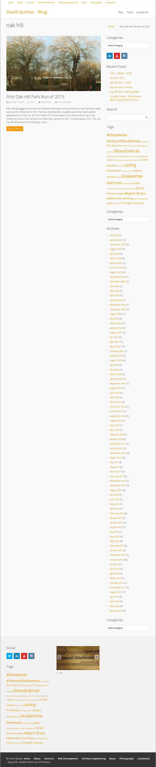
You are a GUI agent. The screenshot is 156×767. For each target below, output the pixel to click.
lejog (119, 177)
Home (111, 26)
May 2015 (114, 541)
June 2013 (114, 601)
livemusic (114, 182)
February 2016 (117, 513)
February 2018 (117, 434)
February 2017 (117, 476)
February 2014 (117, 582)
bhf (146, 146)
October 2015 (116, 522)
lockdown (127, 183)
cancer (110, 159)
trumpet (127, 203)
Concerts (119, 166)
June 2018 (114, 425)
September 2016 (118, 485)
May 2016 (114, 504)
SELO (136, 199)
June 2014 (114, 568)
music (123, 189)
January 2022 (116, 327)
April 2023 (114, 295)
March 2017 (115, 471)
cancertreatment (133, 160)
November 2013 (118, 587)
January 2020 (116, 378)
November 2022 (118, 304)
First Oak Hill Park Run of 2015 (35, 96)
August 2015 (116, 527)
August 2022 (116, 314)
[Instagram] (124, 56)
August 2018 (116, 420)
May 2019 (114, 397)
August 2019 (116, 388)
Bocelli (132, 156)
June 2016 (114, 499)
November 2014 (118, 554)
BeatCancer (117, 145)
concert (111, 165)
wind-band (138, 203)
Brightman (144, 156)
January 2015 (116, 550)
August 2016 (116, 490)
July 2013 (114, 596)
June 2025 (114, 253)
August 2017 (116, 457)
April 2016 (114, 508)
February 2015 (117, 545)
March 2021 (115, 346)
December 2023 (118, 276)
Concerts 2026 (117, 77)
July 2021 (114, 337)
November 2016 (118, 480)
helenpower (126, 171)
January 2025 (116, 263)
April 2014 (114, 573)
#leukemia (145, 142)
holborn (137, 170)
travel (109, 203)
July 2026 (114, 235)
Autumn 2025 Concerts (121, 87)
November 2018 (118, 406)
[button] (97, 657)
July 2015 (114, 531)
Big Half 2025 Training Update (124, 91)
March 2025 (115, 258)
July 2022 (114, 318)
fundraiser (114, 170)
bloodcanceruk (113, 156)
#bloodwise (117, 135)
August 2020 (116, 360)
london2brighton (113, 189)
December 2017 (118, 443)
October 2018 (116, 411)
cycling (130, 165)
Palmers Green (115, 193)
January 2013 (116, 610)
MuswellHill (130, 189)
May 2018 (114, 429)
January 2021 (116, 355)
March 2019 (115, 402)
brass (138, 156)
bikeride (110, 152)
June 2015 (114, 536)
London (135, 183)
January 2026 (116, 239)
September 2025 (118, 244)
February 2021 (117, 351)
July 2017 (114, 462)
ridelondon (114, 198)
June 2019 (114, 392)
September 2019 (118, 383)
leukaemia (131, 176)
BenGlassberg (138, 146)
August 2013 (116, 592)
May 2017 (114, 466)
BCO (109, 145)
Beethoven (128, 146)
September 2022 (118, 309)
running (127, 198)
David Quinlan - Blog (26, 12)
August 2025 (116, 249)
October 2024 (116, 267)
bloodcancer (127, 151)
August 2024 (116, 272)
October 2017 (116, 448)
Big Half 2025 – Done (120, 82)
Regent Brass (135, 193)
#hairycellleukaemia (123, 140)
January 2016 (116, 517)
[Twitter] (9, 656)
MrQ (33, 102)
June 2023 (114, 286)
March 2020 (115, 374)
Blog (43, 102)
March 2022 (115, 323)
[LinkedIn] (110, 56)
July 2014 (114, 564)
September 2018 (118, 416)
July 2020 (114, 364)
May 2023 (114, 290)
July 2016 (114, 494)
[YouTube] (117, 56)
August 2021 (116, 332)
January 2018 (116, 439)
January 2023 (116, 300)
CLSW (144, 160)
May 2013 (114, 606)
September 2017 (118, 453)
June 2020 (114, 369)
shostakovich (143, 199)
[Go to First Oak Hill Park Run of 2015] (53, 63)
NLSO (140, 188)
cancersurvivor (120, 160)
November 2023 (118, 281)
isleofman (111, 176)
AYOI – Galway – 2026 (120, 73)
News (48, 102)
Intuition (23, 762)
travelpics (116, 203)
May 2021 (114, 341)
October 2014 (116, 559)
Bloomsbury (124, 156)
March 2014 (115, 578)
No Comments (64, 102)
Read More (15, 128)
